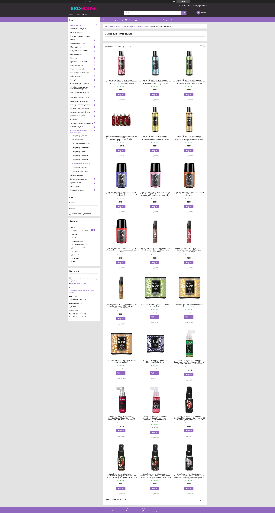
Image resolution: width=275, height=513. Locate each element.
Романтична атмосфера (79, 101)
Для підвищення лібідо (80, 172)
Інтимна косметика (77, 175)
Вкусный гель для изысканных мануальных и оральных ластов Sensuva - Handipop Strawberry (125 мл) (121, 81)
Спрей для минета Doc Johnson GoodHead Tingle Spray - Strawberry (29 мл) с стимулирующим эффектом (189, 418)
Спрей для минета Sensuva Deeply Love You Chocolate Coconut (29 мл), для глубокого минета (155, 249)
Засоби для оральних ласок (81, 164)
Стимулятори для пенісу (80, 148)
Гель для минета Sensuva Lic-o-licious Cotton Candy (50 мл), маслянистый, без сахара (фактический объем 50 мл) (155, 193)
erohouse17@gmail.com (79, 283)
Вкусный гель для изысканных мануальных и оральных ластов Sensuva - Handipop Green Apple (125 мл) (189, 81)
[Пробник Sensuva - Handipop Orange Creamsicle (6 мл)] (121, 343)
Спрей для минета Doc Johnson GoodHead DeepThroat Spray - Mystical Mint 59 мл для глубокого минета (189, 361)
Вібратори (74, 58)
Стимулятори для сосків (80, 156)
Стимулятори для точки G (81, 160)
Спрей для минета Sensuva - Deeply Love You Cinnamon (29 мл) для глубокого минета (189, 249)
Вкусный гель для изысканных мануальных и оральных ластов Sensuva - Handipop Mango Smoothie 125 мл (155, 137)
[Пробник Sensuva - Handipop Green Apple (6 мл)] (155, 287)
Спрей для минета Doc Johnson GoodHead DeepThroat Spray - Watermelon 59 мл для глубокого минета (155, 418)
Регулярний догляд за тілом (80, 105)
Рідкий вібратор (77, 140)
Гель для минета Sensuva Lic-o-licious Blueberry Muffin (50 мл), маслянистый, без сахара (121, 193)
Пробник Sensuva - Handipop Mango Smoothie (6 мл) (189, 305)
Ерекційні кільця (76, 80)
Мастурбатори (75, 47)
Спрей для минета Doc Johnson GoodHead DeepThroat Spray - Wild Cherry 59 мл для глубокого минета (121, 418)
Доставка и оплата (142, 20)
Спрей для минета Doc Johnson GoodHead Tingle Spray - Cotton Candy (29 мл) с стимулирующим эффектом (189, 475)
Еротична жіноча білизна (79, 108)
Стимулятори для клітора (80, 136)
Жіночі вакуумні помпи (78, 179)
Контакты (156, 20)
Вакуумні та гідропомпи (79, 51)
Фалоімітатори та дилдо (79, 84)
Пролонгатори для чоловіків (81, 144)
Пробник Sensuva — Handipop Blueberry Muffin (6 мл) (155, 361)
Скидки (166, 20)
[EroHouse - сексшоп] (84, 8)
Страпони (73, 119)
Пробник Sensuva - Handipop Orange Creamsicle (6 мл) (121, 361)
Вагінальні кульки (76, 127)
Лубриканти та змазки (78, 62)
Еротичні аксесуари (77, 116)
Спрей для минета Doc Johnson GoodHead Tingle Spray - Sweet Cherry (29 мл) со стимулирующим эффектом (155, 475)
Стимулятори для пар (79, 168)
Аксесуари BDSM (76, 32)
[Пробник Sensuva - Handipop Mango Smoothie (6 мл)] (189, 287)
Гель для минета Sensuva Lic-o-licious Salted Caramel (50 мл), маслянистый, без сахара (189, 193)
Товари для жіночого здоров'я (81, 123)
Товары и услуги (118, 20)
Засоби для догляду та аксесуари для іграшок (79, 88)
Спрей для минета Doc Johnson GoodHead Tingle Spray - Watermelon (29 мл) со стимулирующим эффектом (121, 475)
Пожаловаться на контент (134, 511)
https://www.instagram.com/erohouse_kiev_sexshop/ (83, 280)
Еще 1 (75, 261)
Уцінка (72, 40)
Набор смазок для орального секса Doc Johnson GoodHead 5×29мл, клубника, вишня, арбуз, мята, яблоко (121, 137)
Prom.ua (147, 509)
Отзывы (72, 203)
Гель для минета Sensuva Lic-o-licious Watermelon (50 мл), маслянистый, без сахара (121, 249)
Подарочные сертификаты (80, 36)
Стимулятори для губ (79, 152)
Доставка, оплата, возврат (80, 214)
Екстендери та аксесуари (79, 73)
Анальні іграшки (76, 54)
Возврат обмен (177, 20)
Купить (122, 94)
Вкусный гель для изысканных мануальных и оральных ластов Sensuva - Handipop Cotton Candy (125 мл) (155, 81)
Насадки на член (76, 65)
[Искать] (183, 13)
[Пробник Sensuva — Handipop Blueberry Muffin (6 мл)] (155, 343)
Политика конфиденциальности (153, 511)
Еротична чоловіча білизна (80, 112)
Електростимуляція (77, 69)
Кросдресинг (75, 186)
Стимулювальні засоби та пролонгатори (137, 26)
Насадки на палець (77, 190)
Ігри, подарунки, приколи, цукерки (79, 93)
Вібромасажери (76, 76)
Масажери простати (77, 43)
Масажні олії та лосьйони (79, 98)
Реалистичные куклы (78, 29)
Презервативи (75, 183)
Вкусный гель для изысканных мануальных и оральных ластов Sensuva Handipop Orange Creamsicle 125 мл (189, 137)
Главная (106, 20)
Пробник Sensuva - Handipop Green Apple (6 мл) (155, 305)
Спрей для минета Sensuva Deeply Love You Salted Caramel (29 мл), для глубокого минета (121, 305)
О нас (131, 20)
